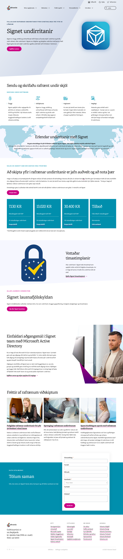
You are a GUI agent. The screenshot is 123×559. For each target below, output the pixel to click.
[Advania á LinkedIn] (13, 550)
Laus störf (70, 529)
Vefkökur (50, 550)
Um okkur (88, 8)
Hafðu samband (88, 529)
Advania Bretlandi (105, 536)
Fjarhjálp (69, 531)
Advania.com (104, 539)
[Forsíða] (12, 7)
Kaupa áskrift (13, 224)
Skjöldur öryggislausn (57, 534)
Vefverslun (113, 2)
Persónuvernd (87, 539)
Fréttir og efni (58, 8)
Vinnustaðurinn (73, 8)
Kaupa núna (13, 193)
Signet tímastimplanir (57, 539)
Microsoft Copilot (56, 531)
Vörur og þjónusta (29, 8)
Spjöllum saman (14, 49)
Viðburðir (93, 2)
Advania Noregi (104, 529)
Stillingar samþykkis (61, 550)
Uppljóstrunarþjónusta (73, 539)
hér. (84, 179)
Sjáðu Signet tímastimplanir (75, 276)
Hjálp (103, 2)
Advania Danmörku (105, 531)
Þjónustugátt (71, 526)
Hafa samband (96, 224)
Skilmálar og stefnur (89, 534)
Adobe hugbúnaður (56, 536)
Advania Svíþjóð (104, 526)
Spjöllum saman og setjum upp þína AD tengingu (21, 375)
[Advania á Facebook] (7, 550)
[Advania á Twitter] (11, 550)
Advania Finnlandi (105, 534)
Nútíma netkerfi (55, 542)
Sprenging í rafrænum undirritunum (60, 426)
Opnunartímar (87, 536)
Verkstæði (70, 536)
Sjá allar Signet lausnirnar (17, 309)
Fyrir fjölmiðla (87, 531)
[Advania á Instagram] (9, 550)
